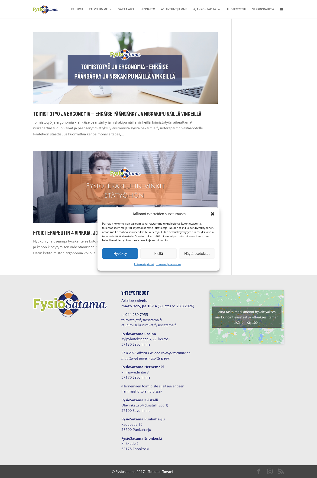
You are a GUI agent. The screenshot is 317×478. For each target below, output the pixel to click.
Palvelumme (98, 9)
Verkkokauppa (263, 9)
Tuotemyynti (236, 9)
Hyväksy (120, 253)
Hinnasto (148, 9)
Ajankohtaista (204, 9)
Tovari (167, 471)
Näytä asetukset (197, 253)
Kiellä (158, 253)
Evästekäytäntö (144, 264)
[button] (212, 214)
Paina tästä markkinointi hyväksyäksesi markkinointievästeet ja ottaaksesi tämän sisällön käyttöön (246, 317)
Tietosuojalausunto (168, 264)
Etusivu (77, 9)
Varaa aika (126, 9)
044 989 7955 (136, 314)
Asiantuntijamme (174, 9)
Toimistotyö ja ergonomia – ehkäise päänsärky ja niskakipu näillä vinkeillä (117, 114)
